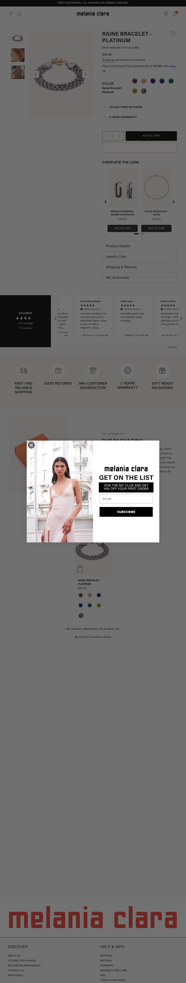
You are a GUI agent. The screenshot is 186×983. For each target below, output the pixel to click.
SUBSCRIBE (126, 512)
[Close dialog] (31, 445)
